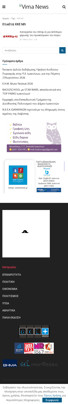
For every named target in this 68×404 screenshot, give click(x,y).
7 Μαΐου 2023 (26, 39)
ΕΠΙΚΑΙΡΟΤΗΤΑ (11, 274)
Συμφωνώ (52, 400)
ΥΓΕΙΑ (5, 303)
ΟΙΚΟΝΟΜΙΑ (9, 289)
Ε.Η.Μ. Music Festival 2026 (17, 83)
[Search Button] (62, 50)
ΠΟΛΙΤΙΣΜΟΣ (10, 296)
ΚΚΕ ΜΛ (20, 18)
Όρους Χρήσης (53, 395)
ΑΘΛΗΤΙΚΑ (8, 310)
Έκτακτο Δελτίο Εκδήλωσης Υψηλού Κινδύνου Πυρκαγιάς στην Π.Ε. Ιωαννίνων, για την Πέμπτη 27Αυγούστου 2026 (31, 73)
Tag (13, 18)
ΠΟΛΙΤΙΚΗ (8, 282)
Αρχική (5, 18)
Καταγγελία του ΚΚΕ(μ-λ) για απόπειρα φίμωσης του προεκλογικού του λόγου (40, 33)
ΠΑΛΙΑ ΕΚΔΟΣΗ (11, 317)
